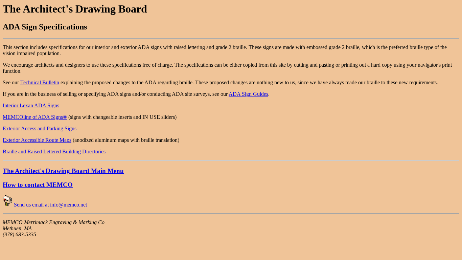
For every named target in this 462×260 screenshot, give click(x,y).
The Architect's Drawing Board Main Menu (63, 170)
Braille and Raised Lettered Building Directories (54, 151)
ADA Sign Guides (248, 94)
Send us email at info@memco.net (50, 205)
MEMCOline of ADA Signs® (35, 117)
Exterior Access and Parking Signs (39, 128)
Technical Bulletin (39, 82)
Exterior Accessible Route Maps (37, 140)
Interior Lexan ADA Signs (31, 105)
